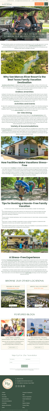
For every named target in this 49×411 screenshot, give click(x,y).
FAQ (23, 401)
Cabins (3, 392)
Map (24, 394)
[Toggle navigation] (46, 4)
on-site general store (37, 115)
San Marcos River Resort (35, 45)
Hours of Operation (27, 396)
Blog (24, 407)
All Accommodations (7, 401)
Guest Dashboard (27, 399)
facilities (13, 168)
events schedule (19, 110)
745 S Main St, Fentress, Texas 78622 (40, 0)
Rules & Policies (26, 403)
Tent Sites (4, 396)
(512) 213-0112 (11, 0)
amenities (16, 101)
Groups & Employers (27, 392)
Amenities (4, 403)
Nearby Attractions (6, 405)
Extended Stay (5, 399)
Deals (3, 407)
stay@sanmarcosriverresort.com (23, 0)
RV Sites (4, 394)
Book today (28, 272)
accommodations (7, 130)
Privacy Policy (31, 369)
